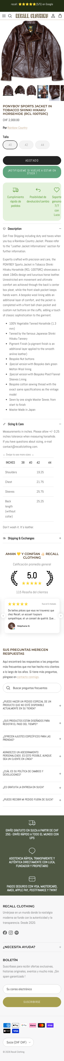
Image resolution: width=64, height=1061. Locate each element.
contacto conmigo (28, 677)
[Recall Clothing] (32, 16)
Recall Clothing (17, 1051)
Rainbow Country (17, 128)
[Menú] (4, 16)
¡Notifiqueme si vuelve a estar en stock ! (32, 172)
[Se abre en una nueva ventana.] (13, 628)
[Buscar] (12, 16)
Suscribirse (31, 1002)
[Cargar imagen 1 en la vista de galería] (32, 51)
